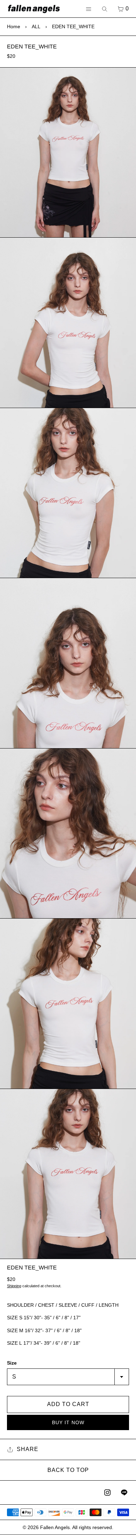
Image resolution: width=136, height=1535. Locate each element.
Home (13, 26)
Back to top (68, 1470)
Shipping (14, 1286)
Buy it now (68, 1422)
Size (12, 1363)
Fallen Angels (55, 1527)
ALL (36, 26)
